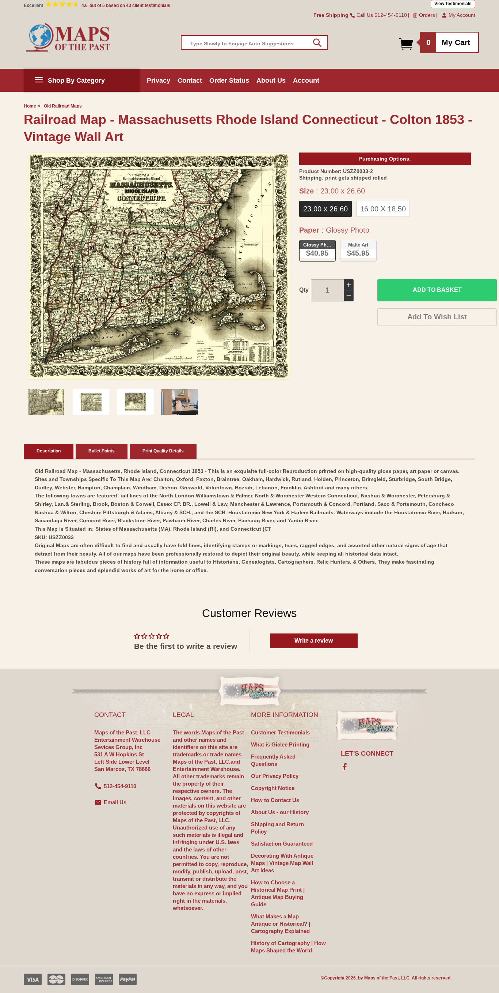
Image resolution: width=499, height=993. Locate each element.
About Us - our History (280, 812)
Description (49, 451)
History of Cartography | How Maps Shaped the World (288, 946)
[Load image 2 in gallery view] (91, 402)
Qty (304, 290)
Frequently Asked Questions (273, 760)
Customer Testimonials (280, 732)
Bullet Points (101, 451)
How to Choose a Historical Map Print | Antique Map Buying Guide (278, 893)
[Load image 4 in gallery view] (179, 402)
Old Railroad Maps (63, 106)
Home (30, 106)
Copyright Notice (272, 788)
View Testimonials (453, 3)
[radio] (325, 209)
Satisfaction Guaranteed (282, 843)
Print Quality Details (163, 451)
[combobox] (254, 42)
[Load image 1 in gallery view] (46, 402)
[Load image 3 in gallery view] (135, 402)
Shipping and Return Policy (277, 828)
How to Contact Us (275, 800)
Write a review (313, 640)
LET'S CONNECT (367, 753)
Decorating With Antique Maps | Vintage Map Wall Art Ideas (282, 863)
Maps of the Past (381, 978)
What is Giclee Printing (280, 744)
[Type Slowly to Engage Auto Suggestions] (317, 42)
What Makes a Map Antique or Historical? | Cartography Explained (280, 923)
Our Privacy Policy (274, 776)
